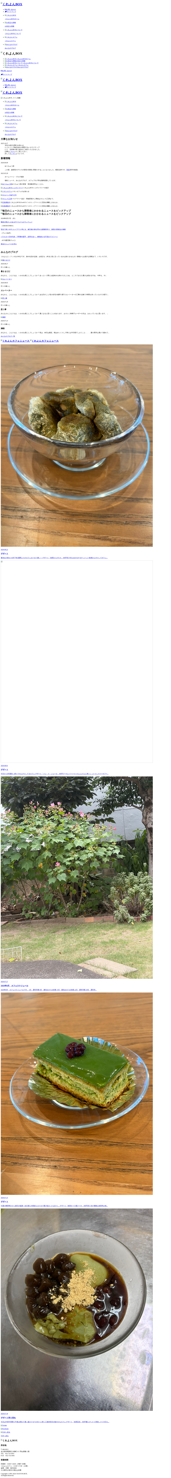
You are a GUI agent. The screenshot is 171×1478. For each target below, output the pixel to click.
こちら (12, 151)
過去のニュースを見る (9, 244)
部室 (68, 170)
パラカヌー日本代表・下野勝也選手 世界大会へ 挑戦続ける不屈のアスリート (29, 237)
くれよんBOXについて (30, 63)
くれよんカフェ (22, 65)
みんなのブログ (22, 67)
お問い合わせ (11, 9)
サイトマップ (11, 11)
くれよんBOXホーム (23, 59)
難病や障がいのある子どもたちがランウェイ (16, 222)
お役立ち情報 (20, 61)
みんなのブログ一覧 (8, 336)
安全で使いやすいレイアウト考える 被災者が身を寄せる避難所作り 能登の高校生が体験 (33, 229)
